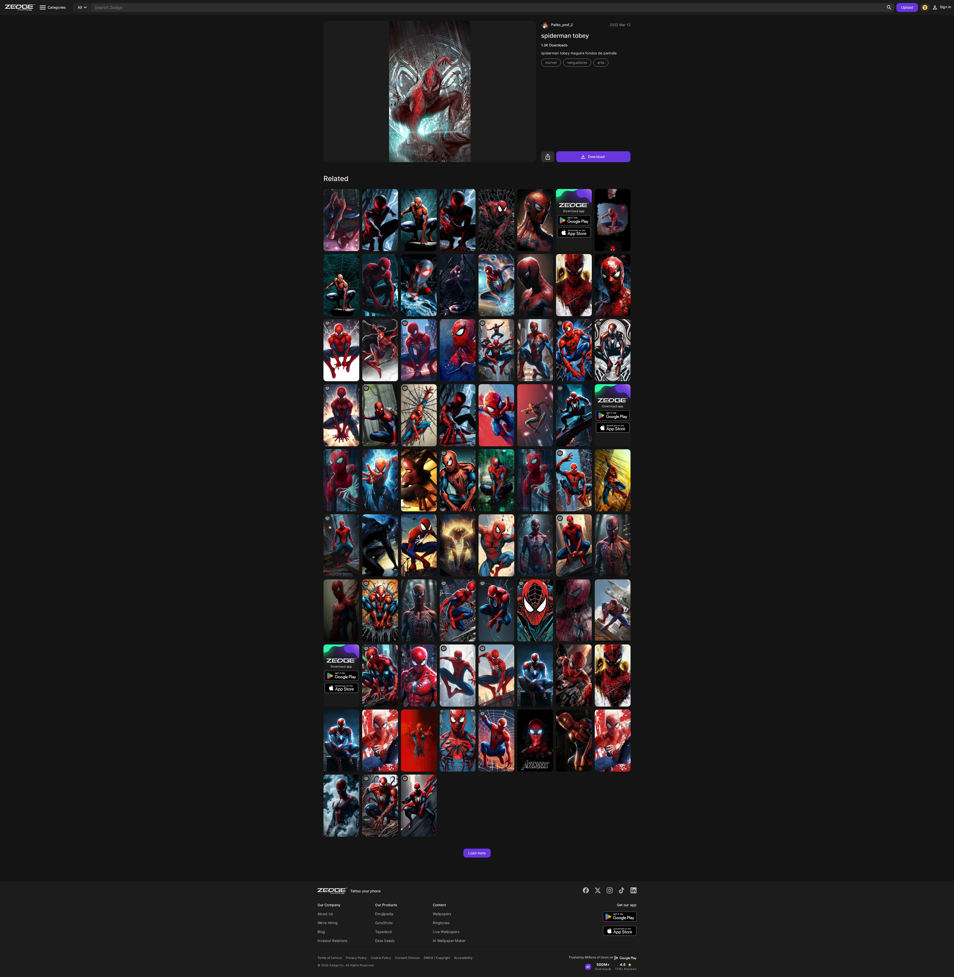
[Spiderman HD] (341, 610)
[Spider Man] (613, 480)
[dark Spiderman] (574, 415)
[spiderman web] (496, 741)
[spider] (535, 610)
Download (596, 156)
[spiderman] (341, 220)
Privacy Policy (356, 958)
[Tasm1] (613, 610)
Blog (321, 932)
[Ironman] (458, 285)
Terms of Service (330, 958)
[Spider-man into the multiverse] (496, 285)
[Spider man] (380, 350)
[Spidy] (380, 610)
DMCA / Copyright (437, 958)
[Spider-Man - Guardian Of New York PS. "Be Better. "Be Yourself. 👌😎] (458, 480)
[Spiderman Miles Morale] (419, 285)
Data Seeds (385, 941)
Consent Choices (407, 958)
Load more (477, 853)
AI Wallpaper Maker (449, 941)
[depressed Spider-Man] (341, 545)
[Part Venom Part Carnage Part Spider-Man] (380, 806)
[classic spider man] (613, 350)
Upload (907, 7)
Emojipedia (384, 914)
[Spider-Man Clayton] (496, 220)
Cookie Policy (381, 958)
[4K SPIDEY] (574, 741)
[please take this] (496, 675)
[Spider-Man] (535, 220)
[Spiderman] (574, 350)
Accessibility (463, 958)
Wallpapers (442, 914)
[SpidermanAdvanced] (458, 350)
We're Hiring (328, 923)
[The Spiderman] (574, 610)
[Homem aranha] (613, 220)
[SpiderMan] (341, 741)
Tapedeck (383, 932)
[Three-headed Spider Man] (496, 350)
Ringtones (441, 923)
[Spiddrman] (341, 285)
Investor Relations (333, 941)
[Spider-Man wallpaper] (341, 480)
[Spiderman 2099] (496, 480)
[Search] (889, 7)
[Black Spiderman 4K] (380, 545)
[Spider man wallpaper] (613, 285)
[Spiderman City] (535, 350)
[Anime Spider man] (419, 350)
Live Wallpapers (446, 932)
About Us (325, 914)
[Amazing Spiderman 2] (419, 220)
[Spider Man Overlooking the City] (380, 220)
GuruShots (384, 923)
